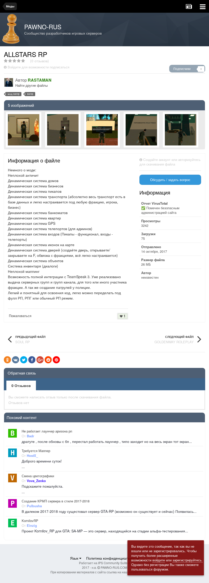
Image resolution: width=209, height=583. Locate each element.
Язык (74, 558)
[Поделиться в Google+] (40, 359)
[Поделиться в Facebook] (31, 359)
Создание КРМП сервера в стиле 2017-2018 (55, 501)
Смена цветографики (38, 476)
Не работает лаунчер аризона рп (47, 431)
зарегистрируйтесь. (188, 560)
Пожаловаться (20, 315)
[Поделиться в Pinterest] (56, 359)
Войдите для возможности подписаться (38, 67)
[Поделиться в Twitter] (23, 359)
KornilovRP (30, 520)
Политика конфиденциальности (112, 558)
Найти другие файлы (31, 85)
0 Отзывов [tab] (21, 385)
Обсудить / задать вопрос (170, 179)
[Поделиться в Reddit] (48, 359)
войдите (158, 560)
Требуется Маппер (36, 451)
